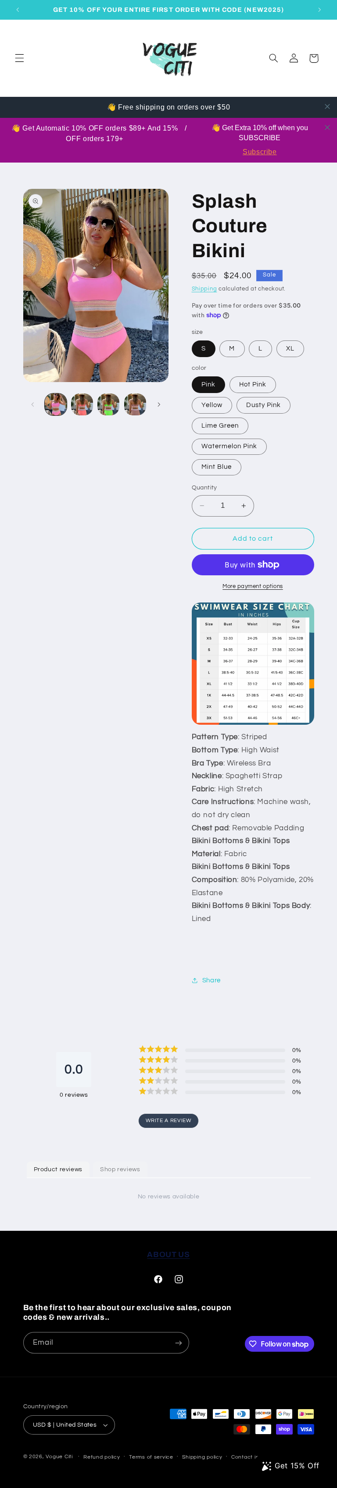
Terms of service (151, 1457)
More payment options (252, 586)
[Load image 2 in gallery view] (82, 404)
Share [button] (211, 980)
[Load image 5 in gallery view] (108, 404)
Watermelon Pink (229, 446)
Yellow (211, 405)
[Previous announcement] (17, 9)
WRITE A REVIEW (169, 1120)
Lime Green (220, 425)
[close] (327, 106)
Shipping (204, 289)
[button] (19, 58)
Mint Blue (216, 467)
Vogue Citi (59, 1456)
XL (290, 348)
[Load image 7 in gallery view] (135, 404)
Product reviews (58, 1169)
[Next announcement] (319, 9)
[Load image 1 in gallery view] (56, 404)
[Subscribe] (178, 1342)
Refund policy (101, 1457)
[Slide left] (33, 404)
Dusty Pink (263, 405)
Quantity (204, 488)
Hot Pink (252, 384)
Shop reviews (120, 1169)
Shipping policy (202, 1457)
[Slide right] (158, 404)
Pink (208, 384)
